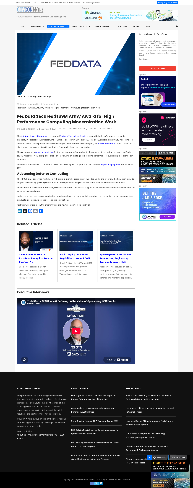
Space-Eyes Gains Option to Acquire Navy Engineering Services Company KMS (115, 258)
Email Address (146, 59)
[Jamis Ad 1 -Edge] (157, 204)
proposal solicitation (44, 152)
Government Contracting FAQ (43, 434)
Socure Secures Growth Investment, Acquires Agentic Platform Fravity (36, 258)
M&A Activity (102, 26)
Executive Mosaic (23, 2)
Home (22, 26)
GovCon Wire (124, 479)
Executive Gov (60, 2)
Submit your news (93, 2)
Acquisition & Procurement (42, 104)
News (109, 128)
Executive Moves (81, 26)
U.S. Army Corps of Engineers (34, 136)
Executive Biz (46, 2)
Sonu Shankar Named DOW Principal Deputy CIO (94, 421)
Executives (35, 26)
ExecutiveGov (79, 388)
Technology (121, 26)
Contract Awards (58, 26)
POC (35, 2)
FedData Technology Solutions (74, 136)
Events (136, 26)
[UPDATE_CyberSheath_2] (157, 167)
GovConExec (74, 2)
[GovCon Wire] (30, 10)
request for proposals (110, 164)
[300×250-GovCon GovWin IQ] (157, 92)
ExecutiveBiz (133, 388)
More (148, 26)
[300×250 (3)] (157, 129)
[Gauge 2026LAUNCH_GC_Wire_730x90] (130, 15)
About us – (22, 434)
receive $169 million (106, 143)
